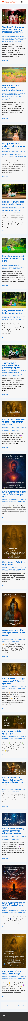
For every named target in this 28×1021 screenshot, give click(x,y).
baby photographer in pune (9, 94)
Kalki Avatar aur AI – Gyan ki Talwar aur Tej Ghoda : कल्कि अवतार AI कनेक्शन (12, 781)
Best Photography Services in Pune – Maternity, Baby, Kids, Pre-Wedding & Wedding (14, 2)
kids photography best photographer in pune (13, 203)
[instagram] (12, 1015)
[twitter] (7, 1015)
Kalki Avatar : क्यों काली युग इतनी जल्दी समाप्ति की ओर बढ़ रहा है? (13, 905)
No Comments (18, 41)
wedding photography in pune (10, 39)
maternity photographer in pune (11, 153)
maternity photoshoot (16, 154)
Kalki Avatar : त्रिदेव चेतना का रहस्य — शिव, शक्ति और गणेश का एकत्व (13, 421)
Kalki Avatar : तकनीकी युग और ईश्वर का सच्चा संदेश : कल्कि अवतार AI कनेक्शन (13, 831)
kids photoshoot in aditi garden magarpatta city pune (13, 258)
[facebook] (3, 1015)
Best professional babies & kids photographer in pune (12, 87)
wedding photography (19, 38)
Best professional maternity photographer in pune (13, 146)
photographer (14, 98)
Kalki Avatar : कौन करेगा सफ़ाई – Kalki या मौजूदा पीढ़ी (13, 972)
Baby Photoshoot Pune (15, 96)
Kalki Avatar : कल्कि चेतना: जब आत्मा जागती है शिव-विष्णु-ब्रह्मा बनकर (13, 681)
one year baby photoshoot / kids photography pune (11, 365)
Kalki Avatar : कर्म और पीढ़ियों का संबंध (11, 732)
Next (23, 1005)
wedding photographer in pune (10, 36)
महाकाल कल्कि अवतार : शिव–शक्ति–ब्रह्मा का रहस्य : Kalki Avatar (13, 632)
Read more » (5, 60)
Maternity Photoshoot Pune (9, 156)
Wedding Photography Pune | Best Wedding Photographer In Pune (13, 29)
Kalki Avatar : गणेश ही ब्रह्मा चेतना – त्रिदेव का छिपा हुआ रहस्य (14, 494)
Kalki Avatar (5, 429)
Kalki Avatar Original (14, 429)
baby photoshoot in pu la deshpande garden (13, 312)
